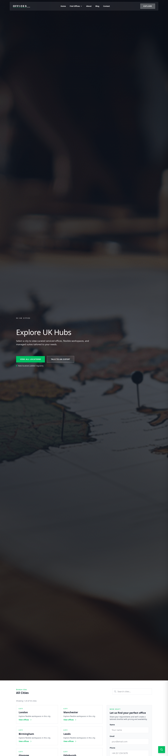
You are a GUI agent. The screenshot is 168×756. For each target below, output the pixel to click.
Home (63, 6)
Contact (106, 6)
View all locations (30, 359)
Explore (147, 6)
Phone (112, 748)
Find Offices (75, 6)
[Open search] (161, 749)
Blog (97, 6)
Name (112, 724)
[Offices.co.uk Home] (21, 6)
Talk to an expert (60, 359)
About (89, 6)
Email (112, 736)
